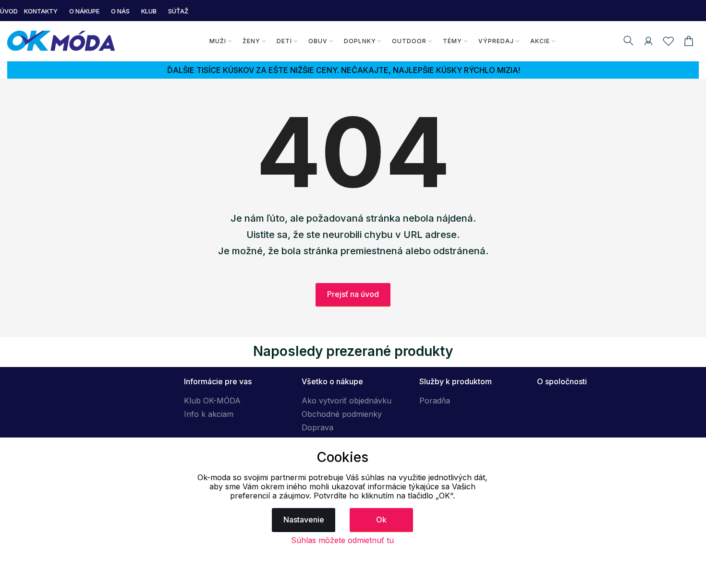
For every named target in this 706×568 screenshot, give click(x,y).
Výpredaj (496, 41)
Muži (217, 41)
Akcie (540, 41)
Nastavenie (303, 519)
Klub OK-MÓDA (212, 400)
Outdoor (409, 41)
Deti (284, 41)
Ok (381, 519)
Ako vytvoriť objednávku (346, 400)
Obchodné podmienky (342, 414)
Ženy (251, 41)
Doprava (317, 427)
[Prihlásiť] (648, 42)
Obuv (318, 41)
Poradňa (434, 400)
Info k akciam (208, 414)
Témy (452, 41)
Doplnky (360, 41)
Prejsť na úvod (353, 294)
